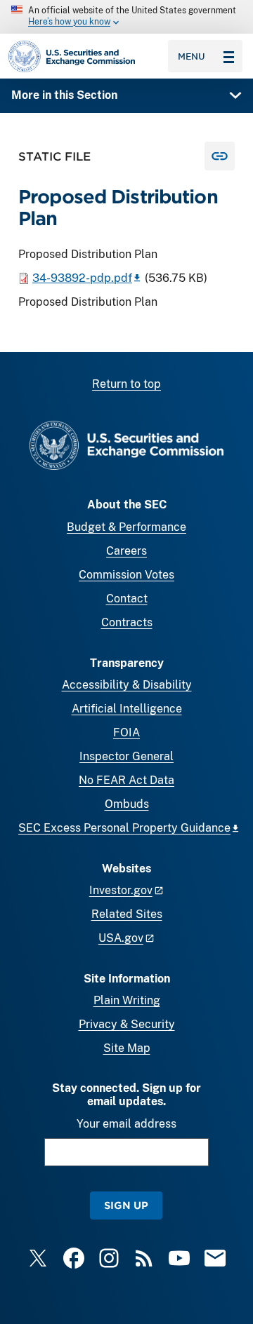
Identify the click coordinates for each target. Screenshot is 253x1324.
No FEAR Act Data (126, 780)
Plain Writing (126, 1000)
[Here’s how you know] (126, 17)
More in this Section (64, 95)
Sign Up (126, 1205)
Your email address (126, 1123)
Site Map (126, 1048)
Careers (126, 551)
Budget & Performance (126, 527)
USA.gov (120, 938)
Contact (127, 598)
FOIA (126, 732)
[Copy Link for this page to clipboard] (220, 156)
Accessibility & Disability (127, 684)
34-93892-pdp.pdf (82, 278)
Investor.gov (121, 890)
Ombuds (127, 804)
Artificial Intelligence (127, 708)
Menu (191, 56)
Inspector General (126, 756)
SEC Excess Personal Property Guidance (124, 828)
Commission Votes (126, 574)
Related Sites (126, 914)
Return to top (126, 384)
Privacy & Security (127, 1024)
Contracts (127, 622)
